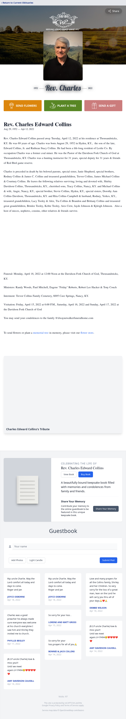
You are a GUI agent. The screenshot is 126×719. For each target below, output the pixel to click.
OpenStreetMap (66, 710)
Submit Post (108, 560)
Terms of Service (71, 705)
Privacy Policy (54, 705)
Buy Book (85, 474)
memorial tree (41, 332)
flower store (87, 332)
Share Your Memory (106, 508)
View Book (69, 474)
